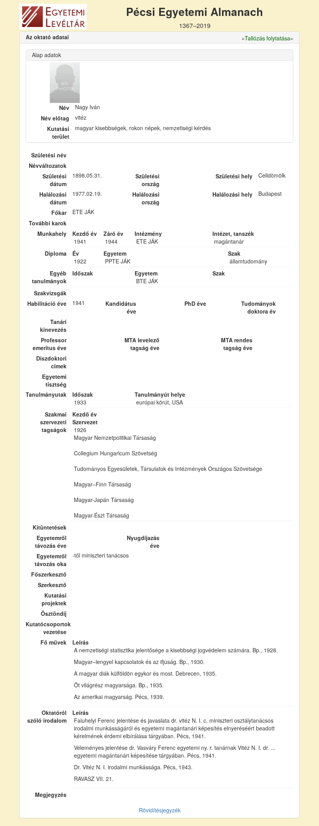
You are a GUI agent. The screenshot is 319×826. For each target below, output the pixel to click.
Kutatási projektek (54, 599)
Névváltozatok (48, 165)
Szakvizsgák (50, 293)
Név (64, 108)
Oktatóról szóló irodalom (47, 716)
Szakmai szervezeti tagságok (53, 422)
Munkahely (52, 233)
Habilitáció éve (47, 303)
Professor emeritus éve (50, 344)
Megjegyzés (51, 794)
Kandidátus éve (120, 307)
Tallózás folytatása (267, 38)
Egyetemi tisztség (54, 380)
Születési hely (234, 176)
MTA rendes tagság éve (236, 344)
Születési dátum (54, 180)
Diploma (56, 253)
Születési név (49, 155)
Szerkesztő (52, 585)
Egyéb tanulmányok (49, 277)
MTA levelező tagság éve (142, 344)
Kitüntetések (50, 527)
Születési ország (147, 180)
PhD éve (195, 303)
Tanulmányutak (46, 394)
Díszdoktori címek (51, 362)
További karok (48, 223)
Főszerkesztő (49, 574)
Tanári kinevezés (53, 325)
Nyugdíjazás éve (143, 541)
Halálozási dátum (53, 198)
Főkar (59, 212)
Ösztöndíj (54, 613)
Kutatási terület (58, 132)
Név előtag (55, 118)
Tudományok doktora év (258, 307)
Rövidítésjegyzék (160, 810)
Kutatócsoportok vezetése (46, 628)
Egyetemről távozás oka (51, 560)
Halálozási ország (146, 198)
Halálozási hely (232, 194)
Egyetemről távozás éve (51, 541)
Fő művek (53, 642)
